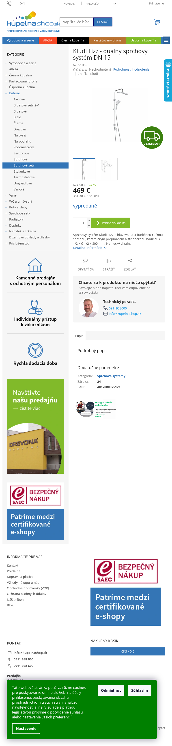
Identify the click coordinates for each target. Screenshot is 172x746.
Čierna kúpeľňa (20, 75)
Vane (13, 195)
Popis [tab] (79, 336)
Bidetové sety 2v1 (27, 105)
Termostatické (24, 177)
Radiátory (16, 219)
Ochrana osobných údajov (26, 594)
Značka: (88, 73)
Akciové (19, 99)
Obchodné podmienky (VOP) (28, 588)
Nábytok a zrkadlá (22, 231)
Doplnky (15, 225)
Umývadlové (23, 183)
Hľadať (103, 22)
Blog (10, 605)
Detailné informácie (88, 248)
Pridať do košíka (114, 223)
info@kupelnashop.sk (125, 313)
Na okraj (20, 135)
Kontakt (70, 4)
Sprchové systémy (111, 376)
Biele (17, 117)
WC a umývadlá (20, 201)
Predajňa (92, 4)
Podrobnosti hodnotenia (131, 69)
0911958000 (118, 308)
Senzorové (21, 153)
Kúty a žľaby (18, 207)
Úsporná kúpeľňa (22, 87)
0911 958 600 (23, 666)
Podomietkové (24, 147)
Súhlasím (139, 690)
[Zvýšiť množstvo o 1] (89, 220)
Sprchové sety (24, 165)
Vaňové (19, 189)
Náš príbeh (15, 599)
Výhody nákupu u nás (23, 582)
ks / (127, 651)
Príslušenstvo (19, 243)
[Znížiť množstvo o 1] (89, 225)
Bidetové (20, 111)
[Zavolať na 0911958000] (13, 3)
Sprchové (21, 159)
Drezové (20, 129)
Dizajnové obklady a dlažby (29, 237)
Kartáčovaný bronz (23, 81)
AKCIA (13, 69)
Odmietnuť (111, 690)
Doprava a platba (20, 577)
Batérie (14, 93)
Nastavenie (26, 728)
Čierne (19, 123)
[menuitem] (20, 40)
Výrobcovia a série (22, 63)
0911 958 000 (23, 659)
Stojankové (22, 171)
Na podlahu (22, 141)
